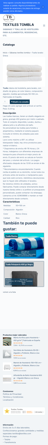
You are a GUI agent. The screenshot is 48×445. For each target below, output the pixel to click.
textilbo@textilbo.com (21, 433)
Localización (8, 400)
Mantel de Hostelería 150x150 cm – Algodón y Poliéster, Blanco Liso (28, 364)
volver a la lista (9, 292)
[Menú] (44, 26)
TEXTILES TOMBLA (18, 25)
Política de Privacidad (12, 394)
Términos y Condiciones (13, 397)
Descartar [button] (43, 7)
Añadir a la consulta (21, 102)
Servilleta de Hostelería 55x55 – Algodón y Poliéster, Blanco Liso (27, 351)
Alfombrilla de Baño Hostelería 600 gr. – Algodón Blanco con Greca (28, 376)
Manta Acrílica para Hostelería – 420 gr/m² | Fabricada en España (27, 339)
